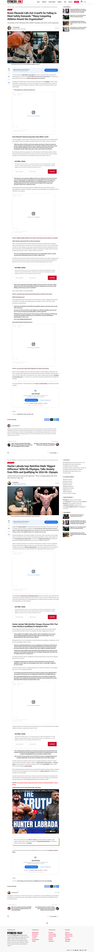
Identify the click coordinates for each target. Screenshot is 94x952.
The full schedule (67, 473)
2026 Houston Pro (70, 466)
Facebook (31, 403)
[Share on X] (8, 76)
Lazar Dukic (28, 414)
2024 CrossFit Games (32, 78)
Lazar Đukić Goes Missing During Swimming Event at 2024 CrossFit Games (34, 294)
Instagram (47, 81)
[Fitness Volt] (15, 2)
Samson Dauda (68, 481)
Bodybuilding (10, 462)
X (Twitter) (40, 403)
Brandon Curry (68, 489)
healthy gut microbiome (44, 538)
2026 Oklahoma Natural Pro (72, 469)
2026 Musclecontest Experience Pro (74, 462)
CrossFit (10, 9)
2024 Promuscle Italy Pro (31, 547)
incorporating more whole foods (23, 538)
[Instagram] (58, 892)
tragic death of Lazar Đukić (28, 74)
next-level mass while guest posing (29, 595)
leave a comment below (41, 383)
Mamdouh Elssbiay (69, 486)
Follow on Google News (45, 400)
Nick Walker (46, 764)
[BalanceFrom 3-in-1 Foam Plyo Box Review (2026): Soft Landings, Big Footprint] (66, 17)
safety (32, 414)
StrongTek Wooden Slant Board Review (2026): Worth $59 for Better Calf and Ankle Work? (78, 23)
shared (52, 757)
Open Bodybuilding (48, 880)
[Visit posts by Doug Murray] (9, 892)
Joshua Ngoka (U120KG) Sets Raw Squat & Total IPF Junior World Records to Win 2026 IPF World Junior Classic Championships (78, 11)
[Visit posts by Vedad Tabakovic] (9, 425)
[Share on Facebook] (8, 73)
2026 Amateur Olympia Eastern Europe (75, 467)
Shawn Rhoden (68, 491)
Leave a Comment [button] (53, 452)
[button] (76, 2)
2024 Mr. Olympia (20, 880)
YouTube (45, 403)
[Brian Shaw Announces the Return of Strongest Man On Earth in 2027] (66, 516)
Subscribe (52, 171)
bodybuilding (36, 880)
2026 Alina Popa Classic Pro (72, 471)
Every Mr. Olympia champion (69, 493)
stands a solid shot (44, 771)
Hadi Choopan (48, 762)
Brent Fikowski (20, 414)
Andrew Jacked (28, 766)
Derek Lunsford (40, 762)
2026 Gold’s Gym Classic (71, 464)
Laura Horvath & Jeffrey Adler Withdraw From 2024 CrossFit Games (33, 368)
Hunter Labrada (24, 530)
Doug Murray (15, 482)
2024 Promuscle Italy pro (28, 880)
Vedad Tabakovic (16, 27)
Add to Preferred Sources (51, 70)
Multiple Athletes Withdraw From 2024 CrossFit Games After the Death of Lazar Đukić (37, 238)
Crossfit (24, 414)
